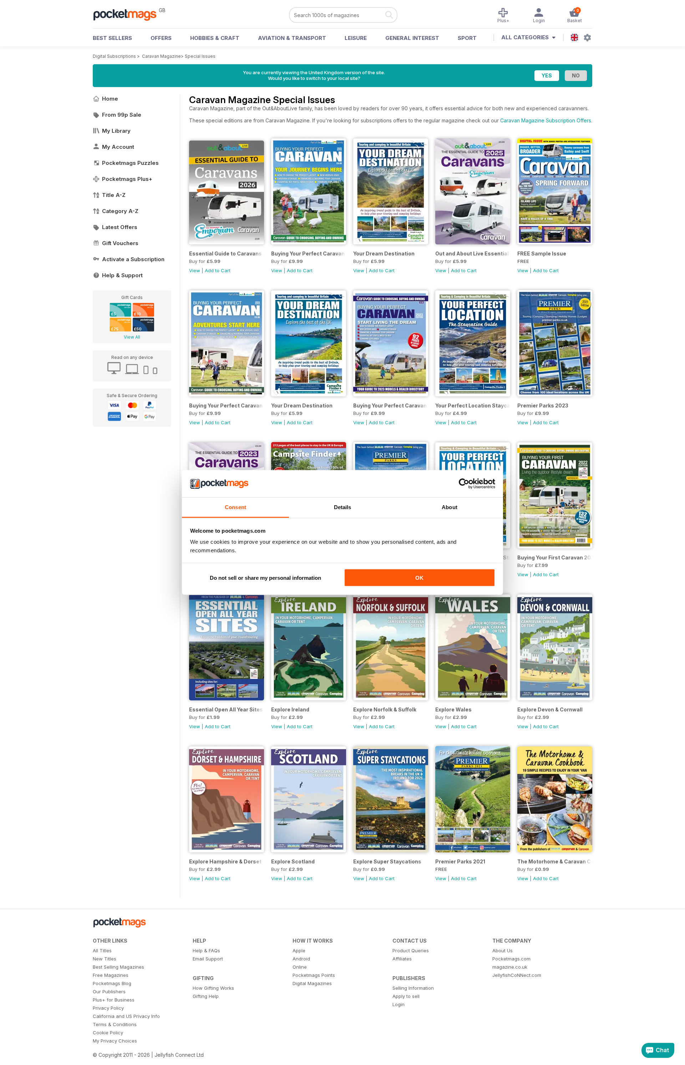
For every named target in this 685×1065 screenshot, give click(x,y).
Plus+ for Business (114, 1000)
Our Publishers (109, 991)
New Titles (104, 959)
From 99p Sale (121, 114)
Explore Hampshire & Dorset (225, 861)
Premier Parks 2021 (460, 861)
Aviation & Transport (292, 38)
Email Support (208, 959)
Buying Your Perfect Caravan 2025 (308, 253)
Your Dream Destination (384, 253)
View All (132, 337)
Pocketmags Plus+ (127, 179)
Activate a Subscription (133, 259)
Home (110, 98)
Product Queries (410, 950)
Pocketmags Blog (112, 983)
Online (300, 967)
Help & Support (122, 275)
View (194, 270)
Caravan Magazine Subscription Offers (545, 120)
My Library (116, 130)
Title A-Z (114, 195)
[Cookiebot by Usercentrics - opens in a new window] (464, 483)
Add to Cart (217, 270)
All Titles (102, 950)
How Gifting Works (213, 988)
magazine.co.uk (509, 967)
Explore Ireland (290, 709)
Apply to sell (406, 996)
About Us (502, 950)
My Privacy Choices (115, 1041)
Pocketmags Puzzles (130, 162)
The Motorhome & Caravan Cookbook (554, 861)
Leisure (356, 38)
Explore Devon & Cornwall (550, 709)
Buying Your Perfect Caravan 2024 (226, 405)
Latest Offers (119, 227)
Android (301, 959)
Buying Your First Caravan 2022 (554, 557)
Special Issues (200, 56)
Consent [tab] (235, 507)
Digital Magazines (312, 983)
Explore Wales (453, 709)
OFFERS (161, 38)
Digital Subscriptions (114, 56)
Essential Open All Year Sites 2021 (226, 709)
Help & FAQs (206, 950)
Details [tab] (342, 507)
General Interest (412, 38)
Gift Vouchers (120, 243)
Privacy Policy (108, 1008)
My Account (118, 146)
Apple (299, 950)
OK (419, 577)
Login (398, 1004)
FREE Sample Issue (541, 253)
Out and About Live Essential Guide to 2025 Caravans (472, 253)
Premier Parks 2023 (542, 405)
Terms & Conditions (115, 1024)
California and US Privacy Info (126, 1016)
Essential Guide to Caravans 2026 (226, 253)
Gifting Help (206, 996)
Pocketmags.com (511, 959)
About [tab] (449, 507)
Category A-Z (120, 211)
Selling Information (413, 988)
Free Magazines (110, 975)
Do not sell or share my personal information (265, 577)
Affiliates (402, 959)
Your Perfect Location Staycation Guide (472, 405)
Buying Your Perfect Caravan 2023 (390, 405)
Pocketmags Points (314, 975)
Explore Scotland (293, 861)
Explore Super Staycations (387, 861)
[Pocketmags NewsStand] (128, 14)
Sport (467, 38)
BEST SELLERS (112, 38)
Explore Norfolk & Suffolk (384, 709)
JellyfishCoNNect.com (516, 975)
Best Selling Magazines (118, 967)
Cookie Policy (108, 1032)
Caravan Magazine (161, 56)
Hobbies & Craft (214, 38)
